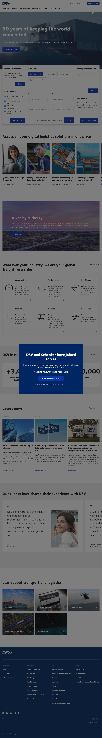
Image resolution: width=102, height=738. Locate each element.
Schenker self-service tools (51, 378)
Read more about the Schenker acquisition (50, 385)
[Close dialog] (80, 346)
